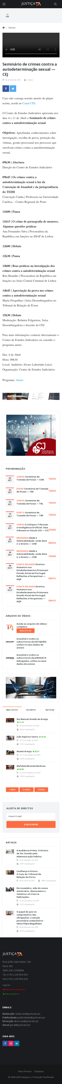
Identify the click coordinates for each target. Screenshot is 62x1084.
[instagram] (11, 1043)
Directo (12, 27)
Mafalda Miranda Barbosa (31, 765)
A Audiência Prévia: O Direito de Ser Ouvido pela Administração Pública (32, 853)
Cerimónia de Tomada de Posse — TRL (30, 502)
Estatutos (39, 1071)
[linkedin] (16, 1043)
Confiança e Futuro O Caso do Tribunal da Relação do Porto (29, 874)
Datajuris (25, 1077)
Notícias (50, 710)
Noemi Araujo (24, 751)
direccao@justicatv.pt (26, 1021)
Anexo (19, 380)
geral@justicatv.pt (20, 1024)
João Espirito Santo (27, 736)
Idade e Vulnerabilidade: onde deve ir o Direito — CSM (32, 540)
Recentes (31, 710)
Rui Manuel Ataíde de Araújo (32, 719)
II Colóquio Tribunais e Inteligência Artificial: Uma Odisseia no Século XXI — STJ (32, 527)
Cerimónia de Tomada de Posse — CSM (30, 478)
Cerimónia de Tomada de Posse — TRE (32, 490)
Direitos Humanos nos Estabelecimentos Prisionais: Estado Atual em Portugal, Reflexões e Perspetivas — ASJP (33, 572)
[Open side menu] (3, 4)
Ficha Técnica (24, 1071)
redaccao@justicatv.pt (27, 1013)
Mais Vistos (12, 710)
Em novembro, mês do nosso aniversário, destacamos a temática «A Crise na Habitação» (32, 893)
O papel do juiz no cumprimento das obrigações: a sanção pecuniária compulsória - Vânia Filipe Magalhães (30, 917)
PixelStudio (48, 1077)
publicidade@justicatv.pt (31, 1017)
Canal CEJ (28, 103)
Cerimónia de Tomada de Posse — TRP (30, 514)
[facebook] (5, 1043)
